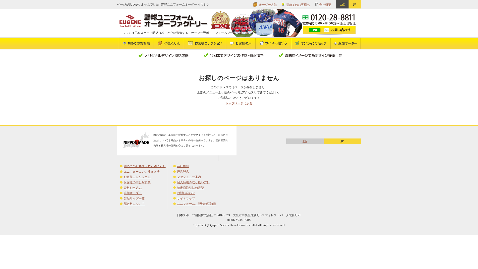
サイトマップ (186, 198)
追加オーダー (133, 193)
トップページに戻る (239, 103)
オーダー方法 (268, 4)
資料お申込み (133, 188)
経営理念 (183, 171)
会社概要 (325, 4)
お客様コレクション (137, 177)
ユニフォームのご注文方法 (142, 171)
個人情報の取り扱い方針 (193, 182)
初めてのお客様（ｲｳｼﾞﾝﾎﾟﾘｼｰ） (145, 166)
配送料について (134, 204)
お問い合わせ (186, 193)
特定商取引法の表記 (190, 188)
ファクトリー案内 (189, 177)
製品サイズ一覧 (134, 198)
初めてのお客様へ (298, 4)
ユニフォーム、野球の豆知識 (196, 204)
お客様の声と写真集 (137, 182)
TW (342, 4)
